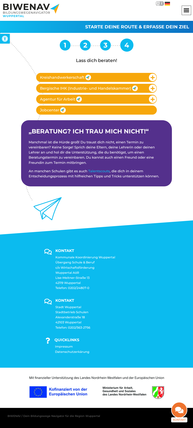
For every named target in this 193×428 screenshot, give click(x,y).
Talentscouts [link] (99, 171)
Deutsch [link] (164, 3)
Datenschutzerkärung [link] (72, 352)
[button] (186, 10)
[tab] (96, 77)
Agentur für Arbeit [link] (57, 99)
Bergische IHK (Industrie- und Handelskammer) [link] (85, 88)
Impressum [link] (64, 346)
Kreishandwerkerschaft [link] (62, 77)
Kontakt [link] (179, 419)
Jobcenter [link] (49, 110)
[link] (5, 39)
